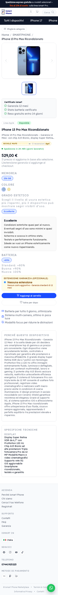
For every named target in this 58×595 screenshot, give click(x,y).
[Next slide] (52, 61)
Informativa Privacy (23, 591)
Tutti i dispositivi (14, 20)
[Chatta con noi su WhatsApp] (51, 588)
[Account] (30, 12)
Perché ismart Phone (13, 494)
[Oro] (9, 189)
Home (5, 34)
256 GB (7, 178)
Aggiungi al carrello (30, 295)
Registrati (7, 506)
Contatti (6, 518)
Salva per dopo (30, 302)
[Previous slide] (6, 61)
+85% (6, 260)
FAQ (4, 522)
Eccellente (9, 211)
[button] (29, 88)
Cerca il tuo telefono (13, 502)
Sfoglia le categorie (16, 29)
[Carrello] (37, 12)
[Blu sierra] (4, 189)
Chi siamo (7, 498)
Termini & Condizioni (43, 587)
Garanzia (6, 526)
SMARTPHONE (22, 34)
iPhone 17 (36, 20)
